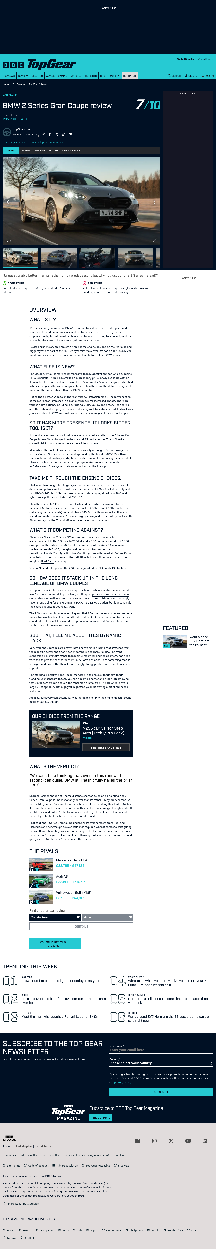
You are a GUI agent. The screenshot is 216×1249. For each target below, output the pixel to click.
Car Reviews (19, 84)
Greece (27, 1230)
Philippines (136, 1230)
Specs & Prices (71, 150)
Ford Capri (47, 561)
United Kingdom (186, 58)
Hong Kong (47, 1230)
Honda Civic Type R (56, 553)
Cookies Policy (50, 1155)
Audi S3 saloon (110, 545)
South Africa (175, 1230)
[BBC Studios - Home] (11, 1138)
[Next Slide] (155, 202)
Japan (94, 1230)
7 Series (102, 382)
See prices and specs (106, 747)
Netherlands (114, 1230)
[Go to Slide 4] (135, 258)
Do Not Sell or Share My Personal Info (86, 1155)
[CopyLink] (43, 134)
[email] (70, 134)
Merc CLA (97, 568)
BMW (32, 84)
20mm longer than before (62, 439)
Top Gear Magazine (98, 1165)
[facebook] (50, 134)
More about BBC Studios (21, 1203)
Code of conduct (38, 1165)
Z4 (57, 520)
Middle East (31, 1238)
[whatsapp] (63, 134)
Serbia (155, 1230)
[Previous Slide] (7, 202)
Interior (39, 150)
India (65, 1230)
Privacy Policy (28, 1155)
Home (6, 84)
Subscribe (161, 1092)
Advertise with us (67, 1165)
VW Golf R (78, 553)
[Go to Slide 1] (20, 258)
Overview (11, 150)
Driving (25, 150)
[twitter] (56, 134)
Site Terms (13, 1165)
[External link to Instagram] (154, 1140)
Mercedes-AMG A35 (46, 549)
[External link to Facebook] (137, 1140)
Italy (79, 1230)
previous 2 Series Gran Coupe (110, 594)
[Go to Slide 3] (97, 258)
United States (205, 58)
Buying (53, 150)
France (11, 1230)
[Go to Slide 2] (59, 258)
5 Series (86, 382)
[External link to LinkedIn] (204, 1140)
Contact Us (9, 1155)
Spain (194, 1230)
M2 (67, 520)
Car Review (11, 94)
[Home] (44, 64)
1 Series (63, 541)
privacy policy (122, 1082)
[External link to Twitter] (171, 1140)
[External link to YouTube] (188, 1140)
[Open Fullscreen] (155, 240)
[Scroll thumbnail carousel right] (155, 256)
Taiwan (11, 1238)
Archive (119, 1155)
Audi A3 (110, 568)
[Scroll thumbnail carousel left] (146, 256)
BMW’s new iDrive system (48, 466)
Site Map (123, 1165)
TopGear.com (21, 129)
